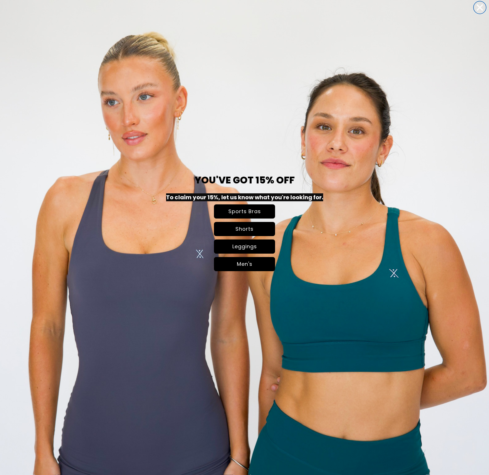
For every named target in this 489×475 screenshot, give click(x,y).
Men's (244, 264)
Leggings (244, 246)
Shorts (244, 228)
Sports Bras (244, 211)
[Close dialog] (479, 7)
